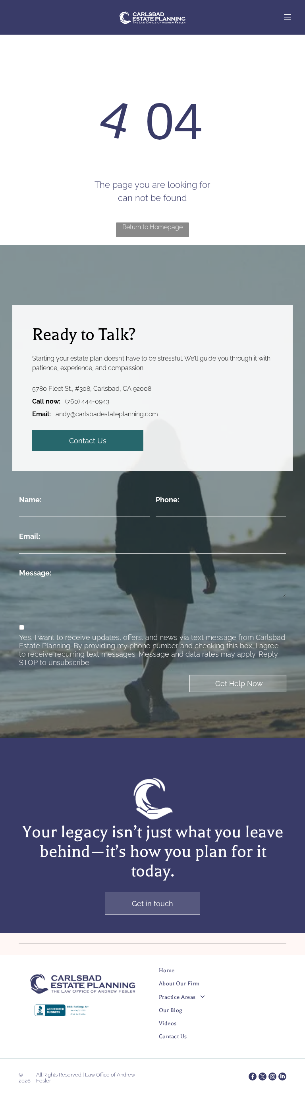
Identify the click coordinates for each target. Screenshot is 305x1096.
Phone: (167, 499)
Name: (30, 499)
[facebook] (253, 1077)
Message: (35, 573)
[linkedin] (282, 1077)
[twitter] (262, 1077)
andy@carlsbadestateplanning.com (107, 414)
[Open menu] (287, 17)
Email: (29, 536)
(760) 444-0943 (87, 401)
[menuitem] (216, 973)
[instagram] (272, 1077)
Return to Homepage (152, 227)
